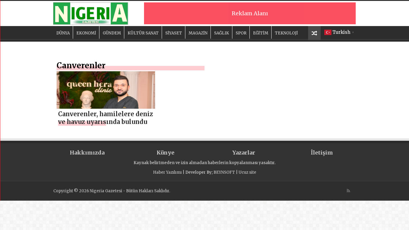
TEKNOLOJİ (286, 33)
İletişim (322, 152)
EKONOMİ (86, 33)
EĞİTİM (260, 33)
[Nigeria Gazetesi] (90, 12)
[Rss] (348, 190)
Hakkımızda (87, 152)
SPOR (241, 33)
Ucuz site (247, 172)
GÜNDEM (112, 33)
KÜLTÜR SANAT (143, 33)
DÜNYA (63, 33)
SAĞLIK (221, 33)
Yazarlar (243, 152)
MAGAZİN (198, 33)
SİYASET (173, 33)
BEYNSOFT (224, 172)
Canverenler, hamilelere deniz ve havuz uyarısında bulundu (105, 117)
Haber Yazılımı (167, 172)
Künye (165, 152)
